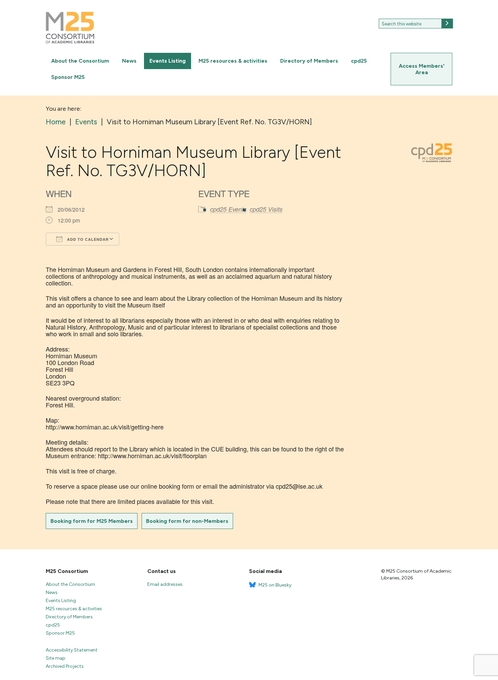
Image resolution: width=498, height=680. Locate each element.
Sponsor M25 (68, 77)
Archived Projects (65, 666)
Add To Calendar (87, 239)
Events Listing (167, 61)
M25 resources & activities (233, 61)
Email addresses (165, 584)
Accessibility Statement (72, 650)
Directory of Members (309, 61)
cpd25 (359, 61)
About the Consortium (80, 61)
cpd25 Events (228, 209)
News (129, 61)
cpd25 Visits (266, 209)
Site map (55, 658)
